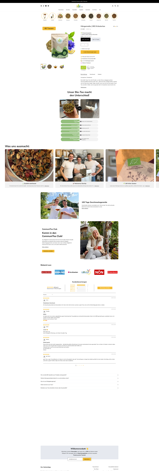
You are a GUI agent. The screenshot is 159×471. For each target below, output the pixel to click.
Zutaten (99, 74)
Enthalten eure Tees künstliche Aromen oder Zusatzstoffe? (54, 388)
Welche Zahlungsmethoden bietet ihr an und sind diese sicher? (55, 378)
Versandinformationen (113, 467)
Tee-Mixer (96, 469)
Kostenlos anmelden (48, 251)
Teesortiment (95, 467)
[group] (44, 17)
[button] (72, 285)
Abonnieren (86, 459)
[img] (46, 298)
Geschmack (92, 74)
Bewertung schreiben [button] (105, 288)
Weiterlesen (83, 87)
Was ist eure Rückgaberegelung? (48, 381)
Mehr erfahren (85, 208)
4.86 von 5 (56, 287)
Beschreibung (84, 74)
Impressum (115, 469)
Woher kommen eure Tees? (47, 384)
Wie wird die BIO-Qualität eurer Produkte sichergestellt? (53, 375)
